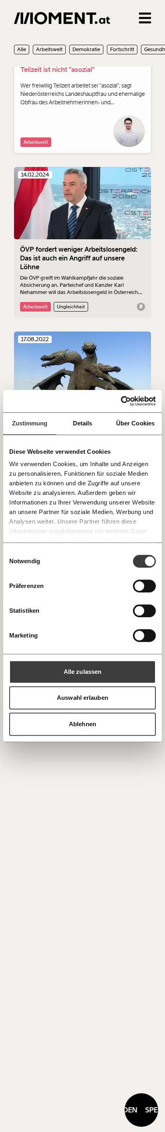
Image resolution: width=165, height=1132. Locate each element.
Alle (21, 49)
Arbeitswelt (49, 49)
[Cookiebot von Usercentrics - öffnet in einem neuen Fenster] (121, 401)
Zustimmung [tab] (30, 423)
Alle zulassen (82, 671)
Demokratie (86, 49)
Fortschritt (122, 49)
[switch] (144, 586)
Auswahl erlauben (82, 697)
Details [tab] (83, 423)
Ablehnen (82, 724)
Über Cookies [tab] (135, 423)
